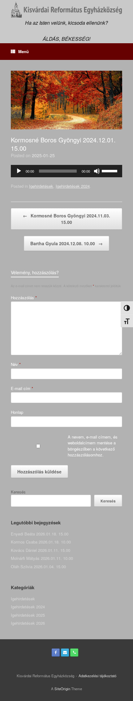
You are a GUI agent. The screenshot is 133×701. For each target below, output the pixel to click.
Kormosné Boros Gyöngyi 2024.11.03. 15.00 (66, 218)
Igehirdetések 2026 (28, 623)
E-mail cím (22, 388)
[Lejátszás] (19, 171)
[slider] (110, 170)
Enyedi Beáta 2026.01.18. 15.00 (39, 534)
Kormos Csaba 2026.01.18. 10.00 (41, 542)
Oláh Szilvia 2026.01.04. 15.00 (38, 566)
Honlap (17, 412)
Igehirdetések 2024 (73, 186)
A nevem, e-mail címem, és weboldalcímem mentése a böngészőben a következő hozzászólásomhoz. (93, 446)
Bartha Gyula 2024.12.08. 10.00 (66, 243)
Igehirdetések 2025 (28, 615)
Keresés (18, 492)
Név (16, 364)
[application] (66, 171)
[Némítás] (97, 171)
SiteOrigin (62, 688)
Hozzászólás (24, 297)
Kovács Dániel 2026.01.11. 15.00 (40, 550)
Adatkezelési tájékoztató (97, 675)
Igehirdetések (41, 186)
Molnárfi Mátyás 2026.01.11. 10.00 (42, 558)
